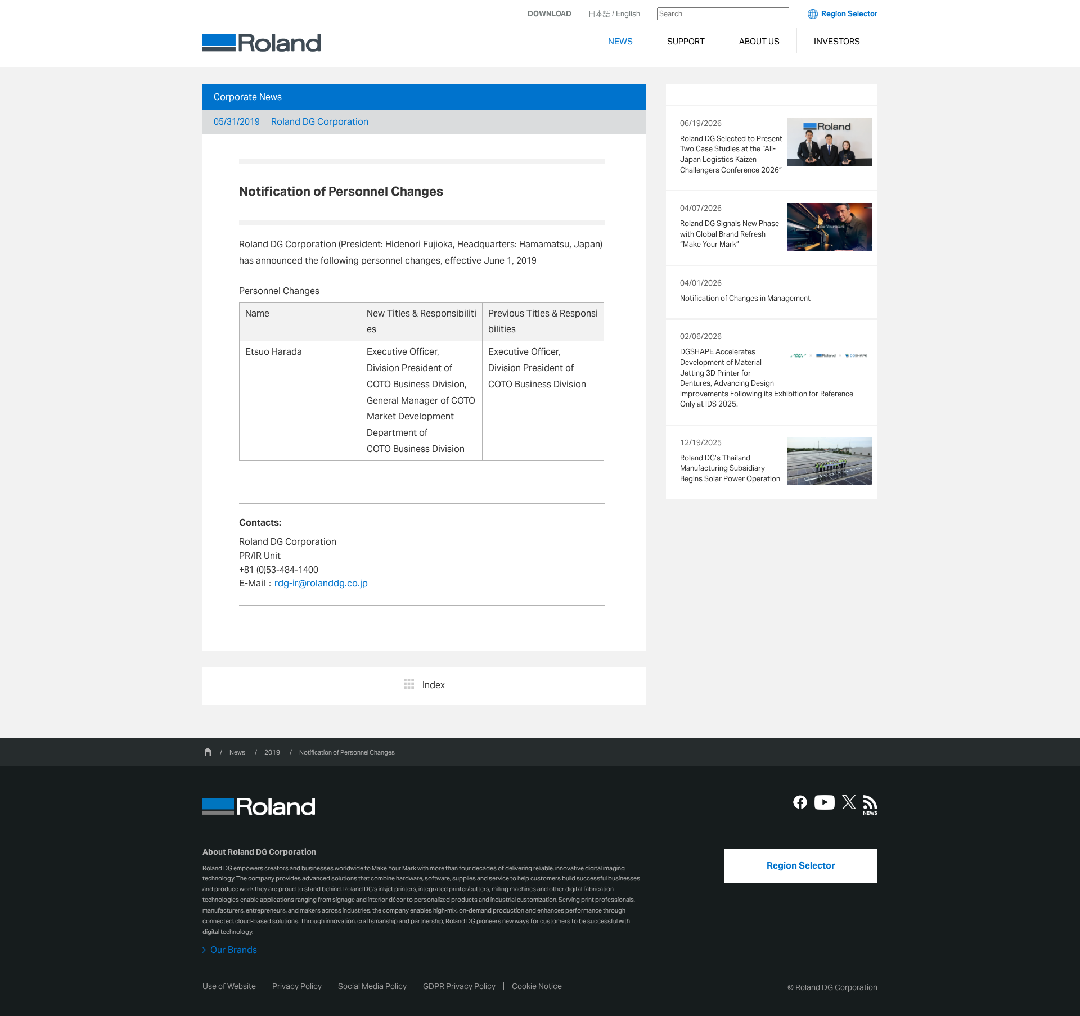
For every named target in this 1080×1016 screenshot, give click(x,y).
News (237, 752)
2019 (272, 752)
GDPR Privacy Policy (459, 986)
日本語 (599, 14)
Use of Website (229, 986)
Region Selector (849, 14)
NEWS (620, 41)
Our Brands (233, 950)
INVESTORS (837, 41)
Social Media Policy (372, 986)
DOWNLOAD (550, 14)
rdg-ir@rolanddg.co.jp (321, 583)
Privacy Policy (297, 986)
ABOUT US (759, 41)
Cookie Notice (537, 986)
